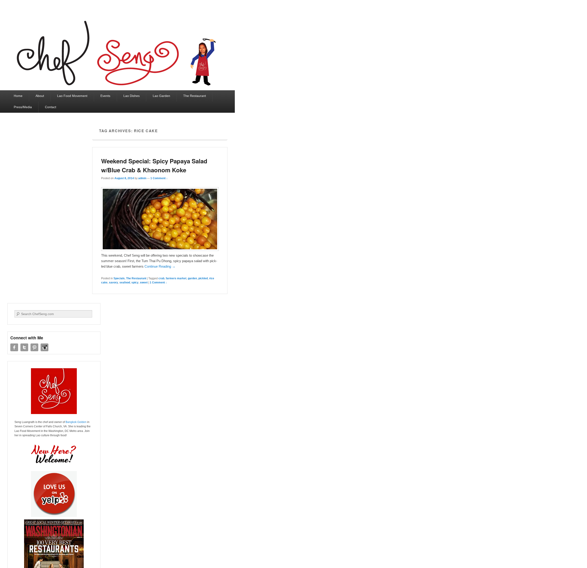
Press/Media (23, 107)
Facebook (14, 347)
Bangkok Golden (76, 422)
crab (161, 278)
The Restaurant (194, 96)
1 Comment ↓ (159, 178)
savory (113, 282)
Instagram (44, 347)
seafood (124, 282)
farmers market (176, 278)
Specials (119, 278)
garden (192, 278)
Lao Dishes (131, 96)
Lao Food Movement (72, 96)
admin (142, 178)
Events (105, 96)
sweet (144, 282)
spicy (134, 282)
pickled (203, 278)
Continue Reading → (159, 266)
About (40, 96)
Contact (50, 107)
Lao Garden (161, 96)
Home (18, 96)
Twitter (24, 347)
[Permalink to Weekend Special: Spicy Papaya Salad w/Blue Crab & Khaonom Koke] (160, 250)
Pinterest (34, 347)
